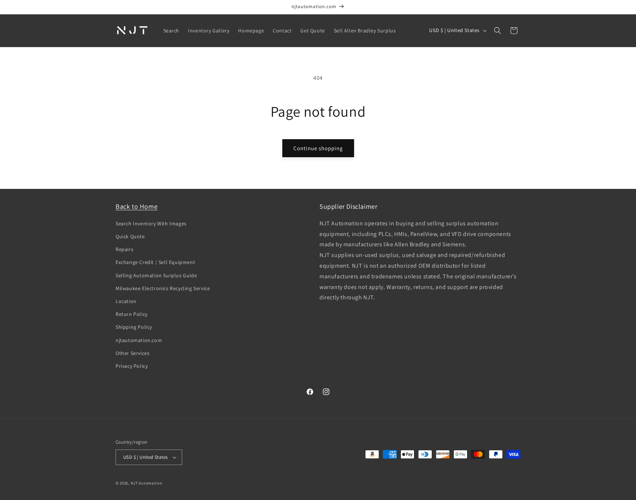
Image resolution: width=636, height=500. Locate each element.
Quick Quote (130, 236)
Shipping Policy (134, 327)
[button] (498, 30)
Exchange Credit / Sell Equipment (155, 262)
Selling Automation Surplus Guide (156, 275)
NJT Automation (146, 483)
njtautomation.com (139, 340)
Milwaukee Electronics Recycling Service (163, 288)
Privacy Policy (132, 366)
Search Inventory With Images (151, 223)
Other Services (132, 353)
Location (126, 301)
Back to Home (137, 206)
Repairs (124, 249)
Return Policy (132, 314)
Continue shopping (318, 148)
